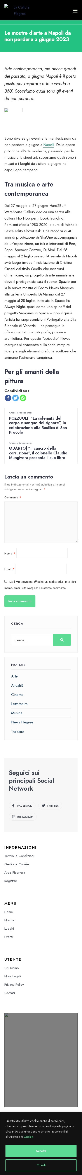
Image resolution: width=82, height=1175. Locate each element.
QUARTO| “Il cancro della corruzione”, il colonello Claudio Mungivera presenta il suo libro (38, 451)
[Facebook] (8, 398)
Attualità (17, 685)
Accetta (41, 1151)
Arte (14, 676)
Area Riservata (14, 872)
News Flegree (22, 722)
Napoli (48, 144)
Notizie (9, 920)
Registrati (10, 880)
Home (8, 911)
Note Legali (12, 976)
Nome (9, 553)
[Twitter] (15, 398)
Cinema (17, 694)
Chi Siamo (11, 968)
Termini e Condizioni (19, 855)
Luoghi (9, 928)
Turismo (17, 731)
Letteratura (19, 703)
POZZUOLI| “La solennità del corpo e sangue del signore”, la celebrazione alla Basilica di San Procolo (38, 423)
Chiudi (41, 1165)
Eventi (8, 936)
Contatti (9, 992)
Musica (16, 713)
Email (9, 569)
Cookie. (28, 1137)
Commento (12, 497)
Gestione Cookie (16, 864)
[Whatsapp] (23, 398)
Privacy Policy (14, 984)
